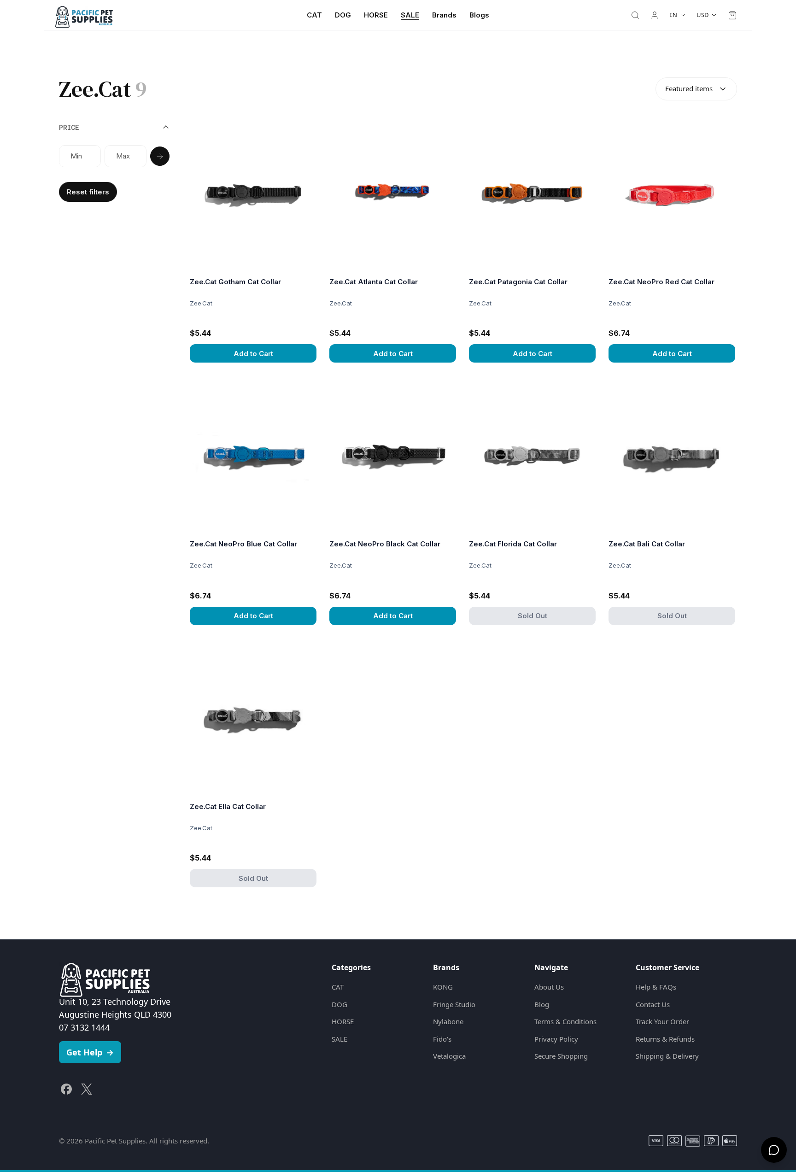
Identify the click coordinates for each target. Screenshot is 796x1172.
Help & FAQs (656, 986)
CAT (314, 15)
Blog (541, 1004)
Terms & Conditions (565, 1021)
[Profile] (654, 15)
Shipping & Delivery (667, 1056)
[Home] (84, 15)
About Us (549, 986)
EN (673, 15)
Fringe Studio (454, 1004)
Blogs (479, 15)
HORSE (376, 15)
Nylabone (448, 1021)
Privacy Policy (556, 1038)
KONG (443, 986)
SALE (410, 15)
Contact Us (653, 1004)
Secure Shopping (561, 1056)
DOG (343, 15)
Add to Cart (253, 353)
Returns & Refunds (665, 1038)
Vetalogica (449, 1056)
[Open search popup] (635, 15)
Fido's (442, 1038)
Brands (444, 15)
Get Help (90, 1052)
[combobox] (696, 88)
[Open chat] (774, 1150)
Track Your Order (662, 1021)
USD (702, 15)
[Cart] (732, 15)
